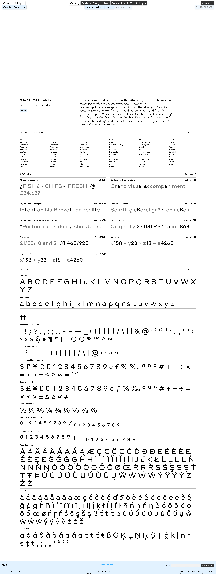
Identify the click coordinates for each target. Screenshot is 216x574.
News (106, 3)
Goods (115, 3)
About (124, 3)
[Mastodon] (3, 565)
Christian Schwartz (45, 105)
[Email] (12, 565)
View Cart (207, 3)
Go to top (188, 132)
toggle (103, 6)
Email (167, 565)
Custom (86, 3)
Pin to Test (197, 7)
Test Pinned (206, 7)
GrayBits (208, 571)
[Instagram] (7, 565)
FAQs (114, 571)
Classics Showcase (11, 571)
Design (97, 3)
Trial (23, 110)
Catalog (75, 3)
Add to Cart (121, 7)
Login (142, 3)
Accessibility (104, 571)
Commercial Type (13, 3)
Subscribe (207, 565)
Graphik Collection (14, 7)
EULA (133, 3)
